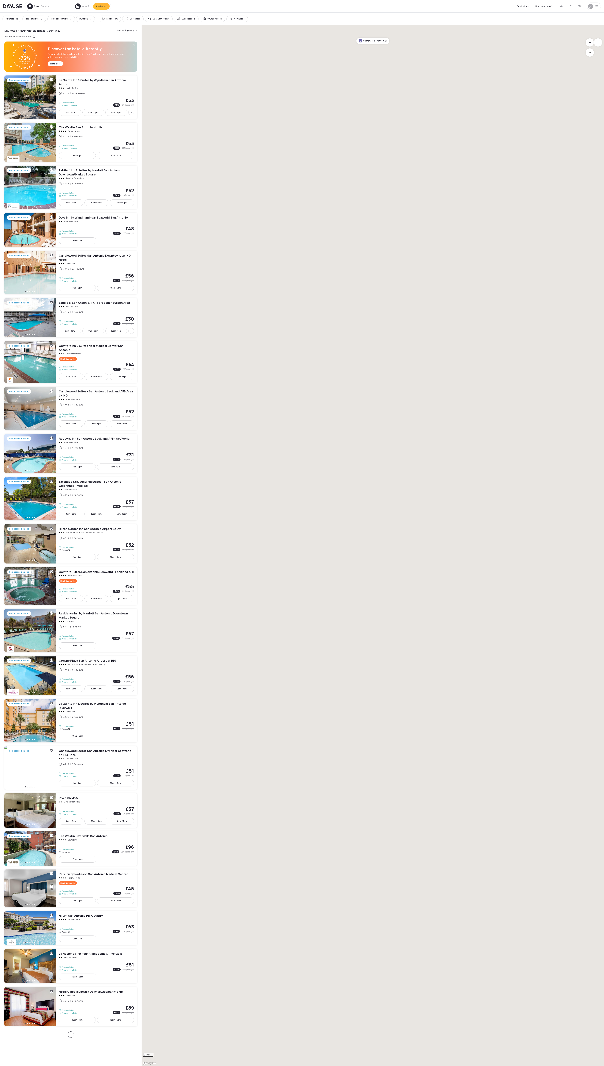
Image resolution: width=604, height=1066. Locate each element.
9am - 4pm (78, 859)
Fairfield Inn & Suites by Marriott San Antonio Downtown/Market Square (70, 187)
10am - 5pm (115, 155)
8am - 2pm (116, 112)
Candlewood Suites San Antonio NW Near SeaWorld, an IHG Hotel (70, 768)
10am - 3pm (77, 1020)
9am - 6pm (93, 331)
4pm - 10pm (122, 202)
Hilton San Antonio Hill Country (70, 928)
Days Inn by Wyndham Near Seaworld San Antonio (70, 230)
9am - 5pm (71, 376)
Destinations (523, 6)
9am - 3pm (77, 155)
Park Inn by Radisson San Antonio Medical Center (70, 888)
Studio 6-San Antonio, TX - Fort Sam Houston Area (70, 317)
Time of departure (59, 18)
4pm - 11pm (122, 821)
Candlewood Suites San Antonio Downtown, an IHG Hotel (70, 272)
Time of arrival (32, 18)
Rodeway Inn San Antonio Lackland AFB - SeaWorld (70, 453)
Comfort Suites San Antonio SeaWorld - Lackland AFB (70, 586)
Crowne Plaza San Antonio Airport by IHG (70, 675)
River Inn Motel (70, 810)
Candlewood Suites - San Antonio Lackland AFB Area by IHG (70, 408)
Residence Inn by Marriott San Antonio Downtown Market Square (70, 630)
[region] (373, 545)
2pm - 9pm (122, 688)
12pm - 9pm (122, 376)
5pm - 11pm (122, 423)
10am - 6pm (96, 202)
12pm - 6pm (115, 1020)
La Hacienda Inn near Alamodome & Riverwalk (70, 966)
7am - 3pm (70, 112)
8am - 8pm (77, 240)
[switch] (110, 19)
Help (561, 6)
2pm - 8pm (122, 598)
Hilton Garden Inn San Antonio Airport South (70, 544)
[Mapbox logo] (149, 1063)
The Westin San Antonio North (70, 142)
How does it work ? (543, 6)
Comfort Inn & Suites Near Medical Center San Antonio (70, 362)
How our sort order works (18, 36)
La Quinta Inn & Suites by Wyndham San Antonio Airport (70, 97)
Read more (55, 63)
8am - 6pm (93, 112)
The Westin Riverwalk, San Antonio (70, 848)
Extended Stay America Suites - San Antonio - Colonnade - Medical (70, 498)
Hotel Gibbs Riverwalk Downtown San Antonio (70, 1006)
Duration (83, 18)
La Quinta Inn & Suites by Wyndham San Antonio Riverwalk (70, 720)
